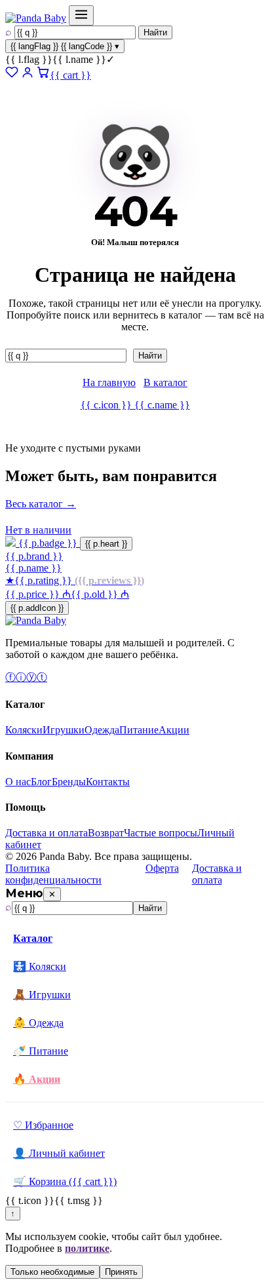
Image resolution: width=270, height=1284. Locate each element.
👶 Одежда (38, 1022)
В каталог (165, 382)
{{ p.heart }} (106, 544)
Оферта (162, 868)
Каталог (32, 938)
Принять (121, 1272)
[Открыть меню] (81, 15)
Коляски (24, 729)
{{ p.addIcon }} (37, 608)
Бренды (69, 781)
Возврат (106, 832)
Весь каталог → (40, 503)
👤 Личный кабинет (59, 1153)
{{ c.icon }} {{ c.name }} (135, 404)
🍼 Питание (40, 1051)
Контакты (108, 781)
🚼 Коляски (39, 966)
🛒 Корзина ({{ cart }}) (65, 1181)
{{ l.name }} (60, 59)
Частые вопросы (160, 832)
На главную (109, 382)
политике (87, 1248)
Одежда (102, 729)
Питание (139, 729)
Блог (41, 781)
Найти (155, 32)
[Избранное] (11, 75)
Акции (174, 729)
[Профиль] (27, 75)
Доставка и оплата (46, 832)
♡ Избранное (43, 1125)
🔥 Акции (36, 1079)
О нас (18, 781)
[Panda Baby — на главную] (35, 18)
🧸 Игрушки (42, 994)
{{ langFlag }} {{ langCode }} (64, 46)
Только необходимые (52, 1272)
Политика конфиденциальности (53, 874)
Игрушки (64, 729)
